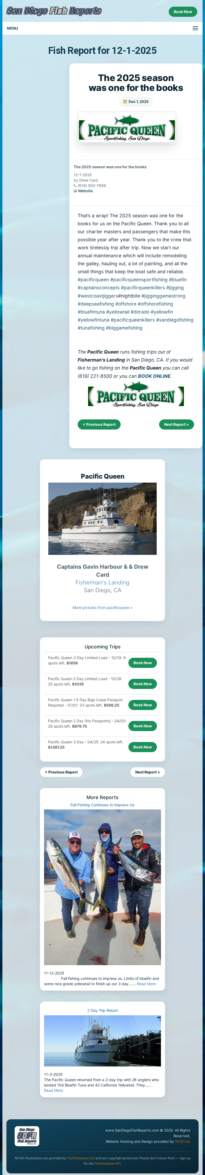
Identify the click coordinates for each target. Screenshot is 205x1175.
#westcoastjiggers (98, 296)
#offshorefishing (155, 304)
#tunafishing (91, 328)
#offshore (125, 304)
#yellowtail (117, 312)
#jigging (175, 287)
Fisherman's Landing (102, 582)
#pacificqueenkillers (143, 287)
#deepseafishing (96, 304)
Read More (146, 983)
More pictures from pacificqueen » (103, 607)
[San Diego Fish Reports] (54, 11)
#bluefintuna (91, 312)
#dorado (140, 312)
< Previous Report (99, 424)
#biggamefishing (124, 328)
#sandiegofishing (175, 320)
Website (85, 191)
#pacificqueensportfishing (139, 279)
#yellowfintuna (93, 320)
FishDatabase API (107, 1163)
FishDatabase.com (81, 1158)
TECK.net (182, 1141)
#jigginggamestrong (163, 296)
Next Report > (176, 424)
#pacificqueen (93, 279)
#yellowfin (162, 312)
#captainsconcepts (99, 287)
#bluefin (178, 279)
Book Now (142, 662)
